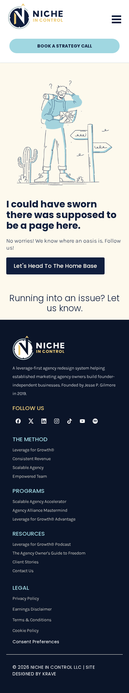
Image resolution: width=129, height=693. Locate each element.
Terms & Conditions (32, 620)
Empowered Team (30, 476)
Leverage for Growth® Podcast (42, 544)
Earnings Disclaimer (32, 609)
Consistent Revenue (32, 458)
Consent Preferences (36, 642)
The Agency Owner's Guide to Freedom (49, 553)
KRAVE (49, 674)
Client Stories (26, 562)
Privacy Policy (26, 598)
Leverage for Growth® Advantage (44, 519)
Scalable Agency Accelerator (39, 501)
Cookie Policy (26, 630)
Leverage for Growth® (33, 450)
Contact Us (23, 570)
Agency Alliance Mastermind (40, 510)
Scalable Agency (28, 467)
